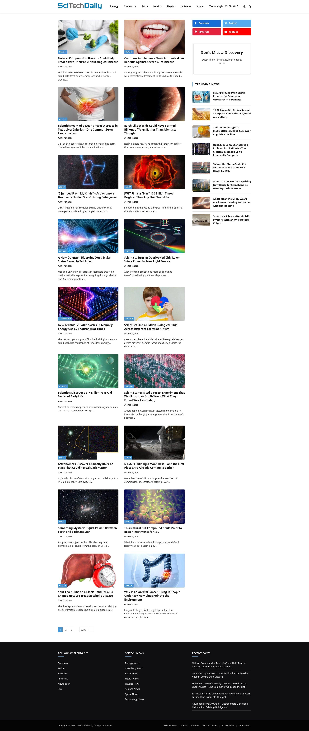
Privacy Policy (227, 725)
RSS (60, 688)
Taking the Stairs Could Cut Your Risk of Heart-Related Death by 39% (229, 167)
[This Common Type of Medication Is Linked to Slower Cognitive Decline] (201, 131)
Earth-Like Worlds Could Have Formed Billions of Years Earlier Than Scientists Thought (150, 129)
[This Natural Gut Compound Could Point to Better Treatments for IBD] (154, 506)
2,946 (83, 629)
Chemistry (130, 6)
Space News (131, 694)
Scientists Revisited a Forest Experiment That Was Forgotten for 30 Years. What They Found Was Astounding (154, 396)
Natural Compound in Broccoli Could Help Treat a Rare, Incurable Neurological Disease (88, 60)
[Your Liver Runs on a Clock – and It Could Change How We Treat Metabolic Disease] (88, 571)
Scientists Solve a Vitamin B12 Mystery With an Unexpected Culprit (231, 219)
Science (186, 6)
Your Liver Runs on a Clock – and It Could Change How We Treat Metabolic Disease (85, 594)
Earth (144, 6)
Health (157, 6)
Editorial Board (210, 725)
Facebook (63, 663)
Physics (171, 6)
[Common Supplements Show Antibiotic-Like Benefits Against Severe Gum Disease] (154, 37)
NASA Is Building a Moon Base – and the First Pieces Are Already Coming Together (154, 466)
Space (200, 6)
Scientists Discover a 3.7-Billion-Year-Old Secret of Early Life (85, 394)
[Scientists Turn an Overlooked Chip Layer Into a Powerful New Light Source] (154, 236)
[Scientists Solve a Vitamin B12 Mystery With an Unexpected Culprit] (201, 220)
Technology (216, 6)
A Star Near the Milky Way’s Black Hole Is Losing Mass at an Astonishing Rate (232, 202)
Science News (132, 688)
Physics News (132, 683)
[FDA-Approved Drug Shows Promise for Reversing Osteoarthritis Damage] (201, 97)
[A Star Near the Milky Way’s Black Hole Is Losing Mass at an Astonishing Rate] (201, 203)
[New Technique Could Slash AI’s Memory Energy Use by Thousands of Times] (88, 304)
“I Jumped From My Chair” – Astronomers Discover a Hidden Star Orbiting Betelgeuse (87, 195)
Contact (195, 725)
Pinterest (63, 678)
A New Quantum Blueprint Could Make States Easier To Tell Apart (84, 259)
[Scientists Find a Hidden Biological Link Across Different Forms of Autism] (154, 304)
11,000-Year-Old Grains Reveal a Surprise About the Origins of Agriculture (232, 113)
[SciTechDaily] (80, 6)
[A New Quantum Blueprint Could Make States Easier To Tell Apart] (88, 236)
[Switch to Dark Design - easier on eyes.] (245, 6)
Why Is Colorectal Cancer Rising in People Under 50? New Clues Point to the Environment (152, 595)
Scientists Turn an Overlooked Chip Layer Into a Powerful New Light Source (152, 259)
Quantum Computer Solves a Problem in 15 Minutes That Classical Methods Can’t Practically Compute (230, 150)
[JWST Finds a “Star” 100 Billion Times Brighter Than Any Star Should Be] (154, 172)
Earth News (131, 673)
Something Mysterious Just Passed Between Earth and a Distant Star (87, 530)
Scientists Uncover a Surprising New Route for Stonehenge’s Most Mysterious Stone (232, 185)
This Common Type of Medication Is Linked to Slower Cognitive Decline (232, 131)
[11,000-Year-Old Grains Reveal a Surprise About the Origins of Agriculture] (201, 114)
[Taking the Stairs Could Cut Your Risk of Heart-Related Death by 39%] (201, 168)
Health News (132, 678)
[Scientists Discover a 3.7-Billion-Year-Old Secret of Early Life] (88, 371)
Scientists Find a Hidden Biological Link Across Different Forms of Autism (150, 327)
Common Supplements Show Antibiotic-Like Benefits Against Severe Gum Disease (154, 60)
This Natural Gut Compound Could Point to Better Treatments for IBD (153, 530)
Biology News (132, 663)
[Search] (249, 6)
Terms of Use (245, 725)
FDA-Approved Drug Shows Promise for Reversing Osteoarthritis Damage (229, 96)
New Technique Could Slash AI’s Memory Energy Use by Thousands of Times (85, 327)
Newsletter (64, 683)
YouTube (62, 673)
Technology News (134, 699)
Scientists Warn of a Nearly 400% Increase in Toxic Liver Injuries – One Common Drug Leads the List (88, 129)
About (184, 725)
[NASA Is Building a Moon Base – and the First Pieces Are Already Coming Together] (154, 443)
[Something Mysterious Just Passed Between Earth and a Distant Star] (88, 506)
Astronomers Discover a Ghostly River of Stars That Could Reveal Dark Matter (85, 466)
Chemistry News (134, 668)
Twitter (62, 668)
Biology (114, 6)
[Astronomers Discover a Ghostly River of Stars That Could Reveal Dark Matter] (88, 443)
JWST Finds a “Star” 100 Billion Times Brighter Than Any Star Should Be (148, 195)
